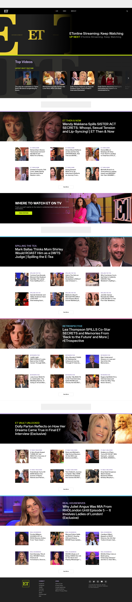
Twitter (41, 587)
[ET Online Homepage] (6, 11)
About (40, 593)
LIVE (57, 11)
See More (66, 187)
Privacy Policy (59, 585)
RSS (40, 596)
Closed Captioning (60, 587)
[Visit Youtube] (101, 581)
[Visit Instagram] (97, 582)
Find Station (23, 213)
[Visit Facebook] (90, 582)
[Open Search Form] (127, 11)
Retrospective (72, 326)
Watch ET (73, 11)
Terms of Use (58, 584)
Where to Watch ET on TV (38, 203)
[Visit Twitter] (93, 582)
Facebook (41, 584)
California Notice (59, 589)
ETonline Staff (42, 594)
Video (64, 11)
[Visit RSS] (105, 582)
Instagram (41, 585)
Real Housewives (74, 503)
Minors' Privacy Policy (61, 591)
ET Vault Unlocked (27, 423)
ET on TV (41, 591)
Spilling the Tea (26, 246)
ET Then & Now (72, 120)
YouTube (41, 589)
